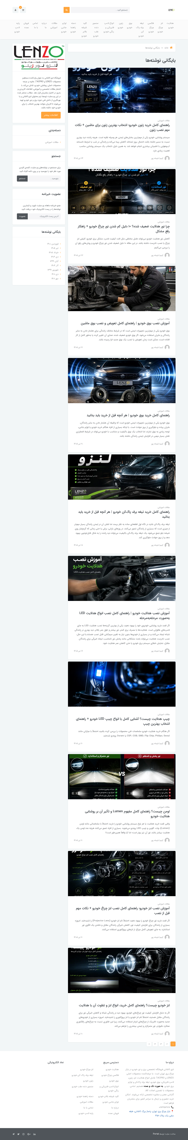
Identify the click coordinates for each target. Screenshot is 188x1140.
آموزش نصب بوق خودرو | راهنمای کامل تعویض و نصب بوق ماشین (125, 323)
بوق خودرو (129, 25)
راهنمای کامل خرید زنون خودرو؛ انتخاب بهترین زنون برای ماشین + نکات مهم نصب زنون (122, 127)
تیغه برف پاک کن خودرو (140, 29)
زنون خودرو (120, 25)
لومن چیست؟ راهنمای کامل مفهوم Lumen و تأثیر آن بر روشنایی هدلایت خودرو (127, 814)
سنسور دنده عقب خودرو (95, 29)
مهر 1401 (55, 278)
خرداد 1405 (53, 252)
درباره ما (44, 25)
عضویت (22, 216)
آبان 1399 (54, 261)
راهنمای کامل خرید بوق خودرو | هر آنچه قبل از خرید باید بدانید (128, 415)
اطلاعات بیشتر (51, 115)
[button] (23, 10)
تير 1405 (54, 248)
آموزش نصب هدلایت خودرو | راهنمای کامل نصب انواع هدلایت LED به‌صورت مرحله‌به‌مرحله (124, 616)
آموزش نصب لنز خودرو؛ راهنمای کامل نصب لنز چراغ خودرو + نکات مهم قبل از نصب (123, 911)
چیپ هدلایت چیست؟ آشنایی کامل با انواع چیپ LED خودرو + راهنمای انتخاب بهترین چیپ (123, 721)
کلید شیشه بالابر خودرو (84, 29)
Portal (156, 1134)
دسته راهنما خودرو (73, 27)
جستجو (22, 178)
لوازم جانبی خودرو (63, 27)
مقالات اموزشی (53, 25)
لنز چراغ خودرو (160, 27)
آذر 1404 (54, 265)
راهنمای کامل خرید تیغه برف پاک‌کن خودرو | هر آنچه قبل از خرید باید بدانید (124, 514)
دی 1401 (55, 274)
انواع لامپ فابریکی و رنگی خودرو (109, 27)
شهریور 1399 (53, 270)
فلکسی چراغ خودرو (151, 27)
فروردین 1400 (52, 244)
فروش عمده (26, 25)
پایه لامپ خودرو (17, 27)
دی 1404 (54, 257)
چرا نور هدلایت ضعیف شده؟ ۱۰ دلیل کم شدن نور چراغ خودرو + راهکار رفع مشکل (124, 229)
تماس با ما (35, 25)
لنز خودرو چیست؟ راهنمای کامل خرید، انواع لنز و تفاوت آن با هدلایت (124, 1005)
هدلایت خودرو (170, 25)
